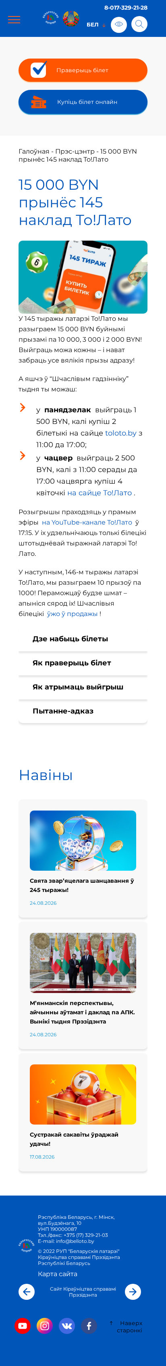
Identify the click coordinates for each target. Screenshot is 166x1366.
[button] (27, 1292)
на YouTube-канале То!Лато (87, 522)
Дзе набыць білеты (70, 638)
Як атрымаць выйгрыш (78, 687)
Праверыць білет (82, 70)
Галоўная (34, 151)
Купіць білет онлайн (87, 101)
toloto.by (121, 433)
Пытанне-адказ (63, 711)
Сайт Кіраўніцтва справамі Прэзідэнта (83, 1292)
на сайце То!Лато (99, 492)
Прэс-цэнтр (75, 151)
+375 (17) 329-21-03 (86, 1235)
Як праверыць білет (72, 663)
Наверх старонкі (129, 1326)
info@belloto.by (74, 1241)
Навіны (46, 775)
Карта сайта (57, 1274)
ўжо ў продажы (72, 614)
